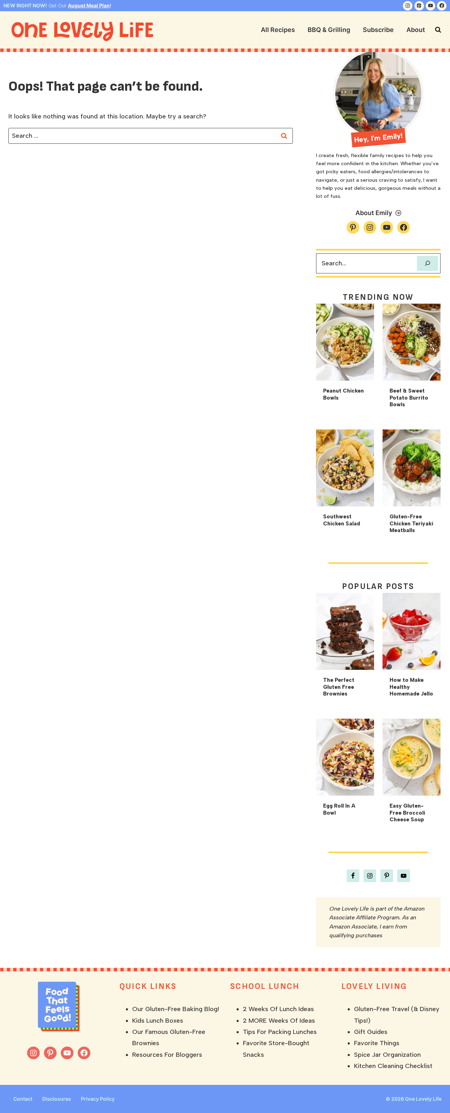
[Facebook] (441, 6)
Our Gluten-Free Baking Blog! (175, 1009)
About (415, 29)
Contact (22, 1099)
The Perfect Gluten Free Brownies (338, 687)
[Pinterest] (419, 6)
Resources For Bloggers (167, 1055)
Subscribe (378, 29)
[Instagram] (407, 6)
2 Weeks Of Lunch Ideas (278, 1009)
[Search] (427, 263)
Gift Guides (370, 1032)
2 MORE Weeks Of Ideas (279, 1020)
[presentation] (345, 342)
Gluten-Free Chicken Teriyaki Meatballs (411, 523)
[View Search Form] (438, 30)
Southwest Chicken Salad (341, 520)
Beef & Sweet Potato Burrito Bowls (409, 398)
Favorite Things (376, 1043)
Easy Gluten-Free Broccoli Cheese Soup (407, 813)
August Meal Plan (89, 5)
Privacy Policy (98, 1099)
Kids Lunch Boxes (157, 1020)
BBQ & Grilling (329, 29)
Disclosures (56, 1099)
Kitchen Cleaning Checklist (393, 1066)
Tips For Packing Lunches (280, 1032)
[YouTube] (430, 6)
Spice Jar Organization (387, 1055)
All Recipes (278, 29)
